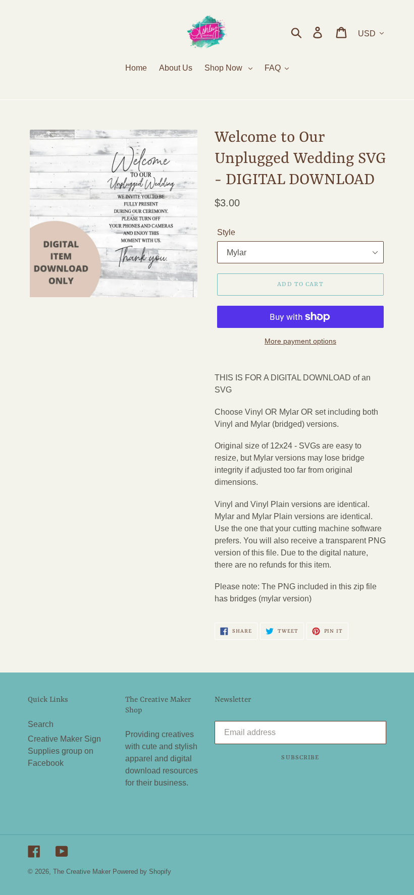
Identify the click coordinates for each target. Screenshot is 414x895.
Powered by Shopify (142, 871)
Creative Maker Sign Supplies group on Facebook (64, 751)
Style (226, 232)
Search (41, 724)
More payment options (300, 341)
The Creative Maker (82, 871)
